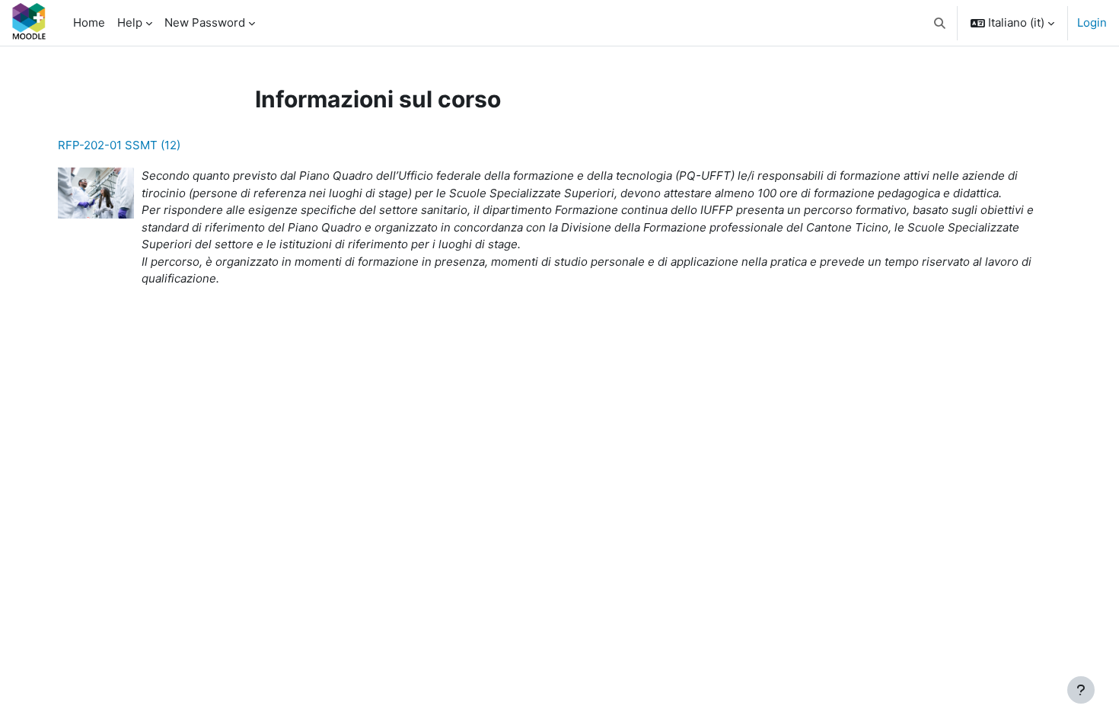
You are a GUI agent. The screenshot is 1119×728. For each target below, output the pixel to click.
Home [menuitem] (89, 22)
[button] (940, 23)
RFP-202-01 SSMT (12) (119, 145)
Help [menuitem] (129, 22)
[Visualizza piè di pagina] (1081, 690)
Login (1092, 22)
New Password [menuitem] (204, 22)
